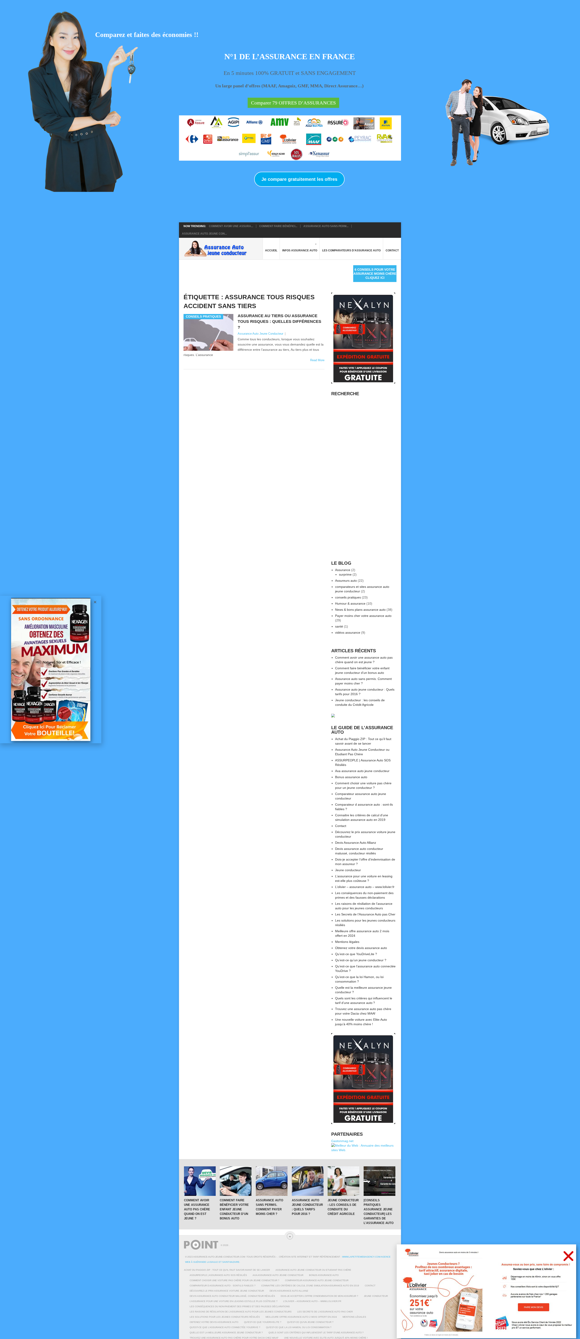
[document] (290, 669)
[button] (568, 1256)
